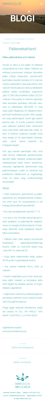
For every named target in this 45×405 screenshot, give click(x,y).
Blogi (22, 18)
